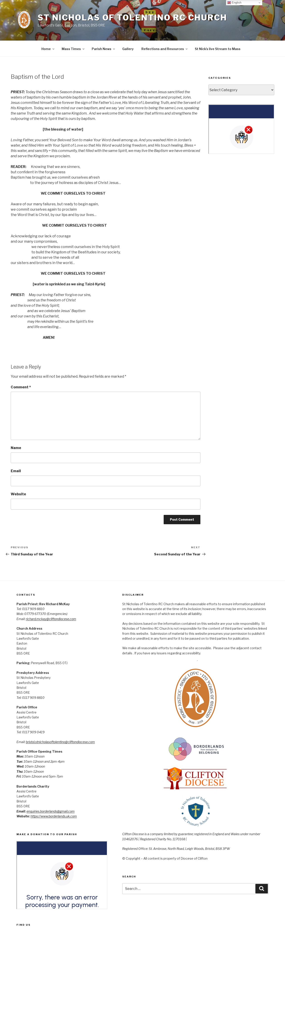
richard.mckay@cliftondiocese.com (51, 619)
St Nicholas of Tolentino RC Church (132, 17)
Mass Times (71, 49)
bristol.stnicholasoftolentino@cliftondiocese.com (60, 742)
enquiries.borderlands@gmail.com (50, 811)
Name (16, 448)
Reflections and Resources (162, 49)
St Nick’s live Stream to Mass (217, 49)
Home (46, 49)
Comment (21, 387)
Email (16, 471)
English (236, 2)
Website (18, 494)
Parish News (101, 49)
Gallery (128, 49)
